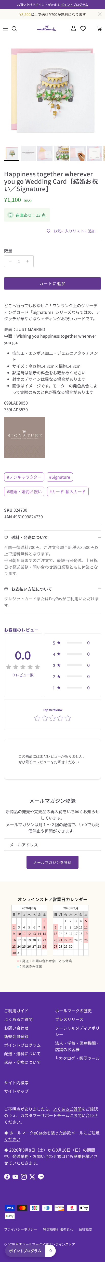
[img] (23, 667)
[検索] (16, 28)
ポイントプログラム (74, 4)
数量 (8, 250)
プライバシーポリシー (20, 1229)
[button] (72, 643)
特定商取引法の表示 (58, 1229)
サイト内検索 (16, 1083)
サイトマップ (16, 1091)
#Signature (59, 477)
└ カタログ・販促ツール (77, 1058)
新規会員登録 (16, 1036)
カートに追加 (52, 283)
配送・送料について (22, 1053)
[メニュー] (5, 28)
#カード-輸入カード (67, 491)
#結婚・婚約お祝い (24, 491)
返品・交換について (22, 1062)
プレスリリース (69, 1019)
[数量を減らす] (8, 261)
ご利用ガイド (16, 1010)
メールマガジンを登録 (52, 862)
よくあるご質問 (18, 1019)
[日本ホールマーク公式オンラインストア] (46, 28)
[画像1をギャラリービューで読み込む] (52, 90)
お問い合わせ (16, 1028)
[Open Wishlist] (83, 28)
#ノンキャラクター (24, 477)
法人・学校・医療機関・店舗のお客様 (77, 1046)
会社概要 (85, 1229)
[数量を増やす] (28, 261)
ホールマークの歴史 (73, 1010)
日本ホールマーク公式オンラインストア (45, 1244)
